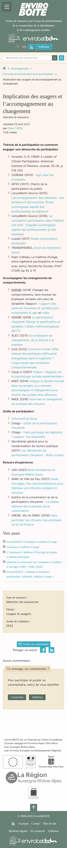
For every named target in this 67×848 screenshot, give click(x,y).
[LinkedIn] (51, 649)
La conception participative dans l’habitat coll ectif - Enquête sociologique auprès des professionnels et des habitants (37, 225)
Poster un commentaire (36, 644)
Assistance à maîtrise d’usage (22, 546)
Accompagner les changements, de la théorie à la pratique (32, 340)
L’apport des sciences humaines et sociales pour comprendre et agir (35, 308)
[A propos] (17, 46)
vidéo (45, 312)
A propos (23, 823)
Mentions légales (18, 831)
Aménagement (19, 68)
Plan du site (49, 823)
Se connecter (37, 831)
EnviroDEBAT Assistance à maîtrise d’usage (31, 541)
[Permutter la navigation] (7, 7)
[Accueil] (33, 9)
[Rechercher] (54, 58)
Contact (35, 823)
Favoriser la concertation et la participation (28, 73)
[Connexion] (31, 46)
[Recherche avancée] (61, 58)
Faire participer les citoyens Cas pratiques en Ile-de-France (36, 520)
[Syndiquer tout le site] (13, 823)
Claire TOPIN (15, 128)
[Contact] (24, 46)
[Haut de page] (33, 807)
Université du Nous (24, 418)
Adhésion (43, 46)
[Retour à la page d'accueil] (4, 68)
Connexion (17, 697)
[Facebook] (43, 649)
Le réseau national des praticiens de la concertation (35, 506)
